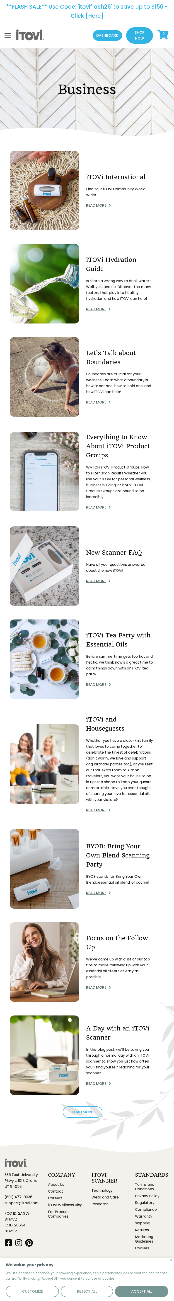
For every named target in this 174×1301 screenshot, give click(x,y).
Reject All (87, 1291)
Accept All (141, 1291)
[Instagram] (19, 1243)
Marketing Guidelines (144, 1239)
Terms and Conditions (144, 1186)
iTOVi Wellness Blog (65, 1205)
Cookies (142, 1248)
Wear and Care (105, 1197)
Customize (32, 1291)
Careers (55, 1198)
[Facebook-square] (8, 1243)
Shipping (142, 1223)
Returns (142, 1230)
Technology (102, 1190)
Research (100, 1204)
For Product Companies (58, 1214)
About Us (56, 1184)
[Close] (171, 1260)
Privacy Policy (147, 1196)
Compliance (146, 1209)
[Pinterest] (29, 1243)
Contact (55, 1191)
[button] (107, 35)
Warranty (143, 1216)
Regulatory (145, 1203)
